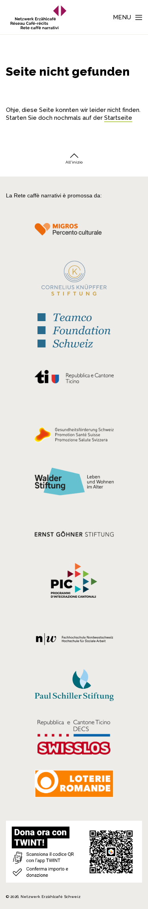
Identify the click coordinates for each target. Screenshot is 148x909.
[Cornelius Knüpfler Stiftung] (74, 280)
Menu (122, 17)
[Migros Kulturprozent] (74, 233)
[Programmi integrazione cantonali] (74, 582)
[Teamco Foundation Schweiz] (74, 329)
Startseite (118, 117)
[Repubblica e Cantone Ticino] (74, 378)
